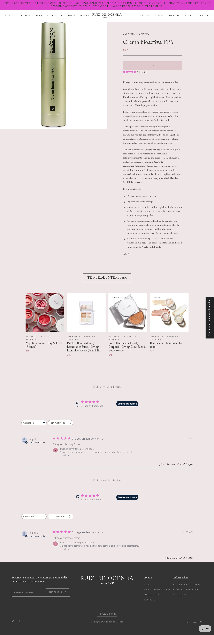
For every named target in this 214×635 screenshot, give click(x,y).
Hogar (38, 15)
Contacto (173, 15)
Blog (147, 585)
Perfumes (24, 15)
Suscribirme (57, 592)
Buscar (188, 15)
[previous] (20, 322)
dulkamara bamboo (136, 34)
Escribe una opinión (127, 403)
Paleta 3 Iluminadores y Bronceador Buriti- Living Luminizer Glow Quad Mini (84, 347)
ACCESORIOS (68, 15)
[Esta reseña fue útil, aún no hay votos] (184, 464)
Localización (151, 595)
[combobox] (34, 422)
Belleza (51, 15)
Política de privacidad (186, 590)
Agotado (152, 65)
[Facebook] (20, 621)
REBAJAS (84, 15)
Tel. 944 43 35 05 (107, 614)
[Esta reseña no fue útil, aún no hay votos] (190, 464)
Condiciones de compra (186, 585)
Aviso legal (179, 595)
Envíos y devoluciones (157, 590)
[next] (194, 322)
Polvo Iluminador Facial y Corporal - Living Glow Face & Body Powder (127, 347)
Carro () (203, 15)
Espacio (158, 15)
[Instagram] (13, 621)
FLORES (9, 15)
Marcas (144, 15)
